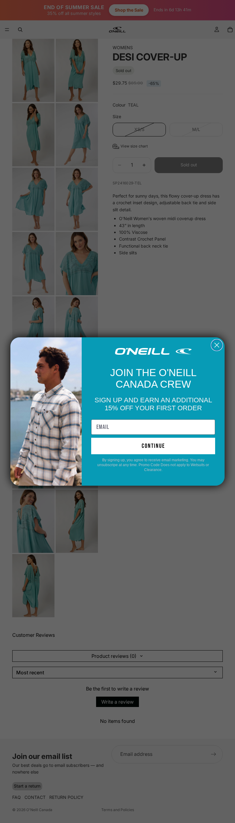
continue (153, 446)
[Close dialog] (216, 345)
